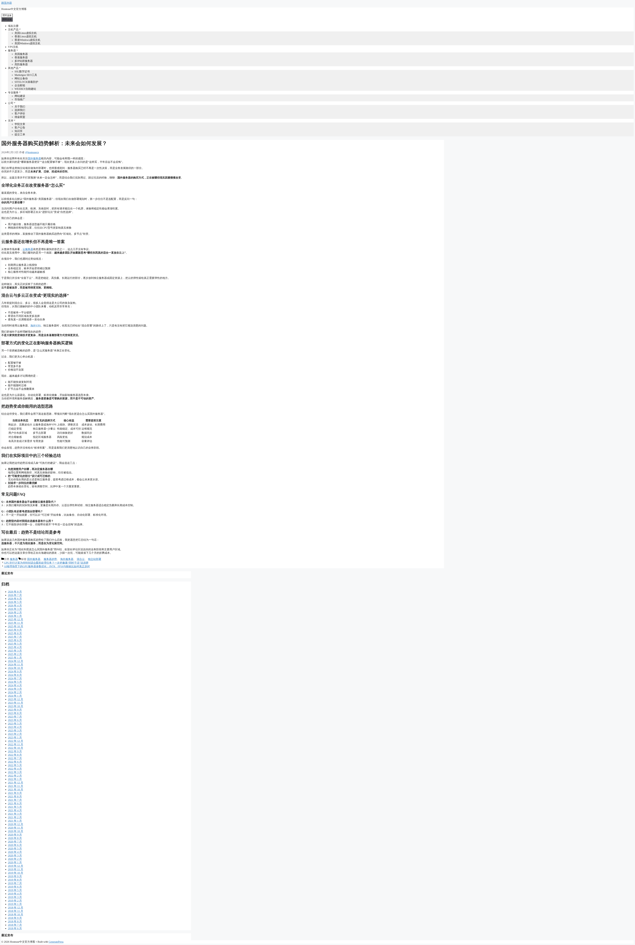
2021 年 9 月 (15, 793)
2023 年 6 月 (15, 720)
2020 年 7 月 (15, 841)
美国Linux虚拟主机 (26, 33)
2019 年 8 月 (15, 879)
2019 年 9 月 (15, 876)
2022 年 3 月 (15, 772)
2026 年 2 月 (15, 612)
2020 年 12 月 (15, 824)
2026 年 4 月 (15, 605)
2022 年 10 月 (15, 747)
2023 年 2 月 (15, 734)
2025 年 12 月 (15, 619)
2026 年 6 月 (15, 598)
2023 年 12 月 (15, 699)
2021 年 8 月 (15, 796)
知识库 (18, 131)
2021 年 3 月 (15, 813)
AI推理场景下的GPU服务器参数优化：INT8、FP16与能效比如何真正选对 (47, 566)
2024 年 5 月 (15, 682)
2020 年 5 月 (15, 848)
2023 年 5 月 (15, 723)
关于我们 (20, 106)
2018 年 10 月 (15, 914)
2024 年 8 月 (15, 675)
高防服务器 (21, 64)
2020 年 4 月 (15, 852)
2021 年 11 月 (15, 786)
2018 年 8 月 (15, 921)
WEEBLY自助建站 (25, 88)
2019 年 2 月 (15, 900)
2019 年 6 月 (15, 886)
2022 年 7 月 (15, 758)
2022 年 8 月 (15, 754)
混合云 (81, 559)
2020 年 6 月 (15, 845)
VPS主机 (13, 46)
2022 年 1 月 (15, 779)
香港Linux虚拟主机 (26, 36)
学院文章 (20, 124)
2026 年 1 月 (15, 616)
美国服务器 (21, 54)
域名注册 (13, 25)
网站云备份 (21, 78)
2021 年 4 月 (15, 810)
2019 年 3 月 (15, 897)
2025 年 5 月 (15, 643)
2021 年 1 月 (15, 820)
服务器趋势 (50, 559)
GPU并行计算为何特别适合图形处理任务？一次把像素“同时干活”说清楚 (46, 562)
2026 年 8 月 (15, 591)
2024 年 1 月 (15, 695)
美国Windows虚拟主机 (27, 43)
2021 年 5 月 (15, 806)
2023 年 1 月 (15, 737)
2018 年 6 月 (15, 928)
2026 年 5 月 (15, 602)
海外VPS (35, 325)
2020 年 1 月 (15, 862)
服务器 (14, 559)
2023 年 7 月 (15, 716)
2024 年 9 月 (15, 671)
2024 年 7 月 (15, 678)
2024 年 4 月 (15, 685)
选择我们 (20, 110)
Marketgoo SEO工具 (26, 75)
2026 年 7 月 (15, 595)
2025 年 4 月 (15, 647)
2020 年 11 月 (15, 827)
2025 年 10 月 (15, 626)
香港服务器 (21, 57)
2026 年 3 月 (15, 609)
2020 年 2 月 (15, 859)
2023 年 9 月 (15, 709)
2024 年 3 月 (15, 688)
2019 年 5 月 (15, 890)
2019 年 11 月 (15, 869)
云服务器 (27, 249)
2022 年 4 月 (15, 768)
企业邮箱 (20, 85)
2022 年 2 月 (15, 775)
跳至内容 (6, 2)
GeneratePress (56, 941)
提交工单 (20, 134)
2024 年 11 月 (15, 664)
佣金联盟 (20, 117)
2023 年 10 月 (15, 706)
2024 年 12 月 (15, 661)
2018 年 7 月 (15, 925)
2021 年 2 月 (15, 817)
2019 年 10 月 (15, 872)
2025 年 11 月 (15, 623)
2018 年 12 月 (15, 907)
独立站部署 (94, 559)
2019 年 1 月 (15, 904)
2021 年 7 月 (15, 800)
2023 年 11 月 (15, 702)
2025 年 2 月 (15, 654)
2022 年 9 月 (15, 751)
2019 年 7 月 (15, 883)
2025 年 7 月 (15, 636)
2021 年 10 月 (15, 789)
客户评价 (20, 113)
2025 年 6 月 (15, 640)
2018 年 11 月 (15, 911)
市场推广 (20, 99)
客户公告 (20, 127)
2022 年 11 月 (15, 744)
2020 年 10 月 (15, 831)
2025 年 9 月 (15, 629)
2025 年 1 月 (15, 657)
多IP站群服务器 (24, 61)
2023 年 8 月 (15, 713)
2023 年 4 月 (15, 727)
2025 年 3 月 (15, 650)
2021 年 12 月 (15, 782)
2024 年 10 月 (15, 668)
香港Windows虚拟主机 (27, 40)
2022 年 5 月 (15, 765)
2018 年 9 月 (15, 918)
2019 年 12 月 (15, 866)
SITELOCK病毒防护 (26, 81)
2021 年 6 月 (15, 803)
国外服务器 (34, 158)
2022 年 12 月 (15, 741)
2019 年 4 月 (15, 893)
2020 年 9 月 (15, 834)
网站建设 (20, 96)
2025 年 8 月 (15, 633)
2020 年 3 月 (15, 855)
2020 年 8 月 (15, 838)
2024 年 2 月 (15, 692)
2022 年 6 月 (15, 761)
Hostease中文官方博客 (14, 9)
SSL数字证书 (22, 71)
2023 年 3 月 (15, 730)
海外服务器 (66, 559)
